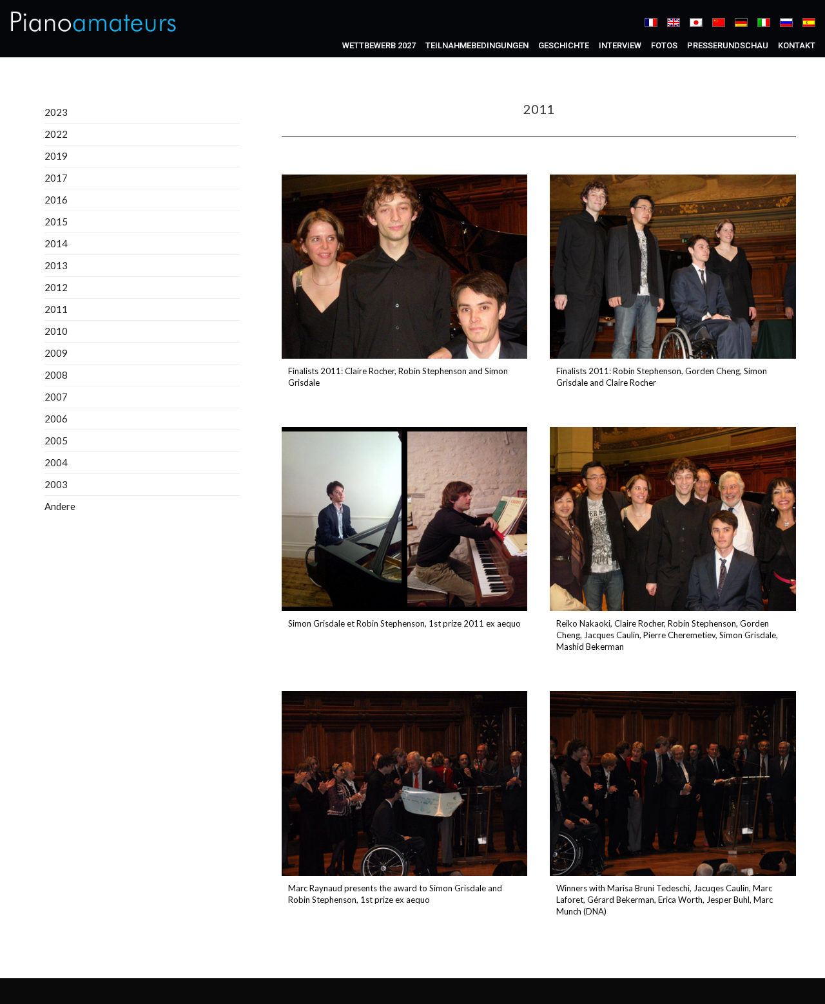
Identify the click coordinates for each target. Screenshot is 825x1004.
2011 (56, 309)
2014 (56, 243)
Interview (620, 45)
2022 (56, 134)
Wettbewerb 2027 (379, 45)
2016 (56, 199)
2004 (56, 462)
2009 (56, 353)
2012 (56, 287)
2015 (56, 221)
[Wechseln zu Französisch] (651, 22)
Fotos (664, 45)
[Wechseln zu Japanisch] (696, 22)
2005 (56, 440)
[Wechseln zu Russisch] (786, 22)
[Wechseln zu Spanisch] (808, 22)
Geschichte (563, 45)
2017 (56, 178)
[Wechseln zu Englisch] (673, 22)
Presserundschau (727, 45)
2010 (56, 331)
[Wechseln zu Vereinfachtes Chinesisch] (718, 22)
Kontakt (796, 45)
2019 (56, 156)
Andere (59, 506)
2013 (56, 265)
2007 (56, 397)
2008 (56, 375)
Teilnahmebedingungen (477, 45)
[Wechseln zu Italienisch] (763, 22)
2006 (56, 418)
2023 (56, 112)
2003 (56, 484)
